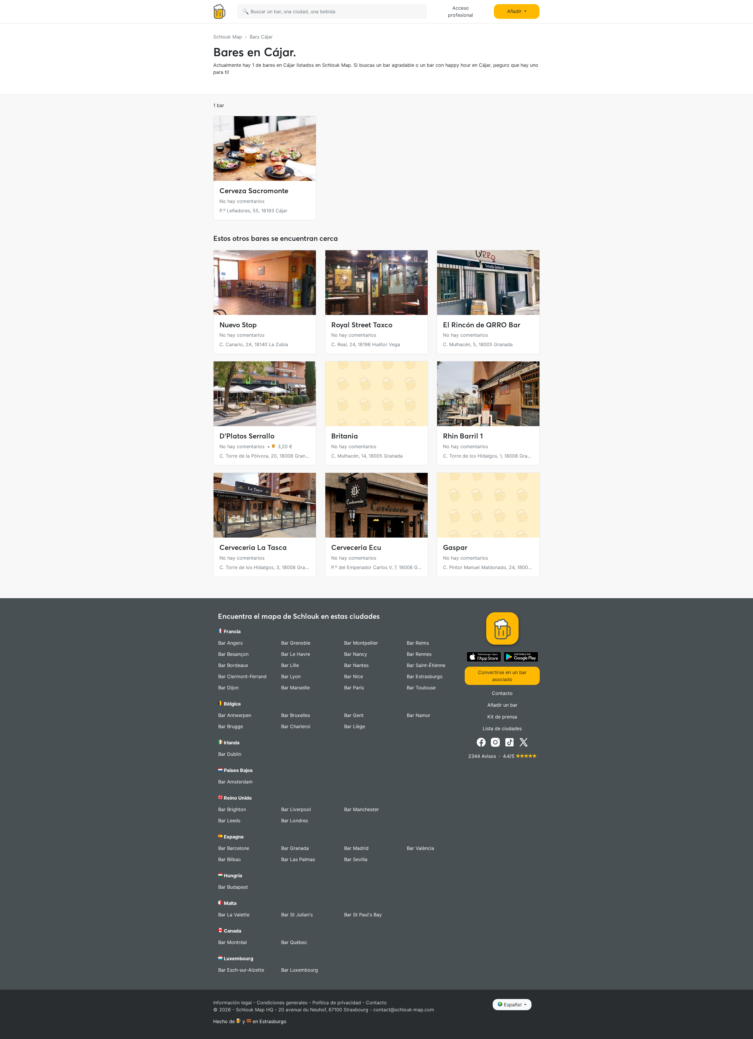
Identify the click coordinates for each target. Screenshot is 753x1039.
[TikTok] (509, 742)
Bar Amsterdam (235, 782)
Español (512, 1005)
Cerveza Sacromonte (253, 190)
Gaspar (455, 547)
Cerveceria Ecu (356, 547)
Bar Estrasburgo (425, 676)
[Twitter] (523, 742)
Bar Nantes (356, 665)
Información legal (232, 1002)
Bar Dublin (229, 754)
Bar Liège (354, 726)
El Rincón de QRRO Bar (481, 325)
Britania (344, 436)
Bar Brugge (230, 726)
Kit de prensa (502, 717)
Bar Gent (354, 715)
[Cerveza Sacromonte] (265, 148)
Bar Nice (353, 676)
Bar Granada (295, 848)
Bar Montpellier (361, 643)
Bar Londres (294, 820)
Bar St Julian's (297, 915)
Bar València (420, 848)
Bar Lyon (291, 676)
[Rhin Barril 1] (488, 393)
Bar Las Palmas (298, 859)
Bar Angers (230, 643)
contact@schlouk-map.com (403, 1010)
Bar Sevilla (355, 859)
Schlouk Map (227, 37)
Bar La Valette (233, 915)
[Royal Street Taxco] (376, 282)
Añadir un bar (502, 705)
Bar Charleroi (295, 726)
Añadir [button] (515, 11)
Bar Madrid (356, 848)
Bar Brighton (232, 809)
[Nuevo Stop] (265, 282)
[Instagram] (495, 742)
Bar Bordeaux (233, 665)
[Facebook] (481, 742)
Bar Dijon (228, 688)
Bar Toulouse (421, 688)
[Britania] (376, 393)
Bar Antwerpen (234, 715)
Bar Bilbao (229, 859)
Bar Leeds (229, 820)
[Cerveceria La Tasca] (265, 505)
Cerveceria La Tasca (253, 547)
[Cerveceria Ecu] (376, 505)
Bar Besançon (233, 654)
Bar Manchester (361, 809)
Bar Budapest (233, 887)
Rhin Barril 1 (463, 436)
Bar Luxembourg (299, 970)
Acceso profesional (460, 11)
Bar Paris (354, 688)
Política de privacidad (336, 1002)
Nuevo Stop (238, 325)
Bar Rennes (419, 654)
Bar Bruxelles (295, 715)
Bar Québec (294, 942)
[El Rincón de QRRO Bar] (488, 282)
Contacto (502, 693)
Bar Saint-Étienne (426, 665)
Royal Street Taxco (361, 325)
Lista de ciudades (502, 728)
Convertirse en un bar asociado (502, 675)
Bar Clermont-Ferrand (242, 676)
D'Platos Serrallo (246, 436)
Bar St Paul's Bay (363, 915)
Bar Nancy (355, 654)
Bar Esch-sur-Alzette (241, 970)
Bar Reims (418, 643)
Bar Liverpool (296, 809)
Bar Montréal (232, 942)
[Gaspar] (488, 505)
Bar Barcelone (233, 848)
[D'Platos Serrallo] (265, 393)
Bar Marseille (295, 688)
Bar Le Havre (295, 654)
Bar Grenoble (295, 643)
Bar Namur (418, 715)
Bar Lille (290, 665)
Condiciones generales (282, 1002)
